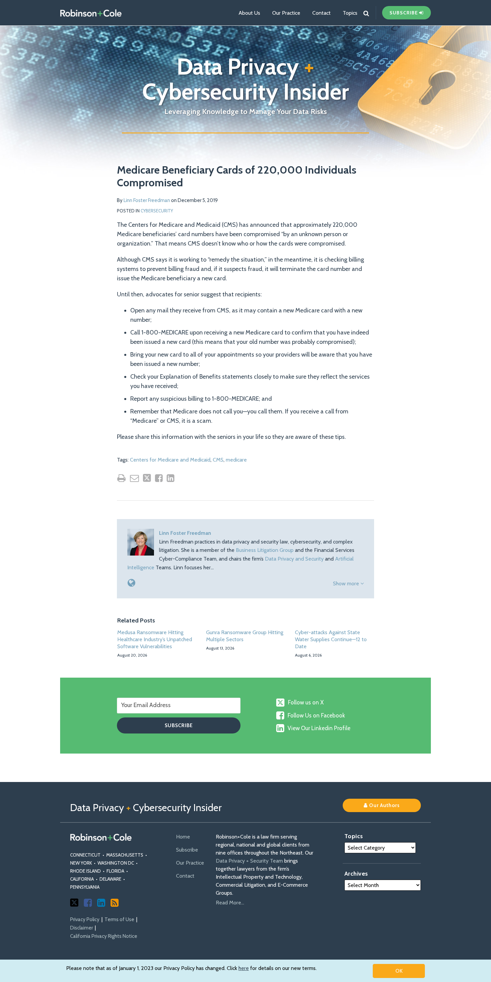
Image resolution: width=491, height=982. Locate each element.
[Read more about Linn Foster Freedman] (131, 582)
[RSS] (115, 902)
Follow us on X (306, 702)
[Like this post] (159, 478)
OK (398, 971)
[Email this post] (134, 478)
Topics (350, 13)
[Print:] (121, 478)
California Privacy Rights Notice (103, 936)
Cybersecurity (157, 210)
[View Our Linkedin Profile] (101, 902)
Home (183, 836)
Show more (346, 583)
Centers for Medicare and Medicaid (170, 460)
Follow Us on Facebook (316, 715)
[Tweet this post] (147, 478)
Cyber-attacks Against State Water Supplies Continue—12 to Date (331, 639)
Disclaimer (81, 928)
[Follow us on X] (74, 902)
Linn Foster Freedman (147, 200)
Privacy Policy (85, 919)
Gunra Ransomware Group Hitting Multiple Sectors (244, 636)
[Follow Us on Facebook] (88, 902)
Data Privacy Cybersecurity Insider (245, 79)
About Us (249, 13)
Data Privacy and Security (294, 559)
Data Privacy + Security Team (249, 861)
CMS (218, 460)
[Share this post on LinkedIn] (170, 478)
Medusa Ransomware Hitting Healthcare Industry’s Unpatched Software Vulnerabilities (154, 639)
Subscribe (187, 850)
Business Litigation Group (265, 550)
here (243, 968)
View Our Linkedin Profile (319, 728)
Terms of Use (119, 919)
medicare (236, 460)
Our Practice (286, 13)
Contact (321, 13)
